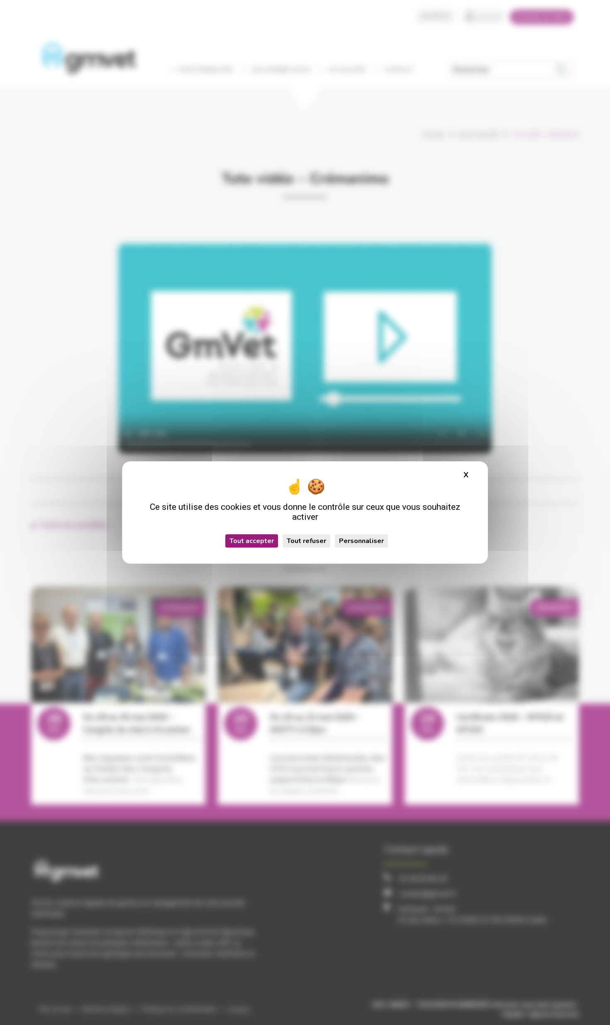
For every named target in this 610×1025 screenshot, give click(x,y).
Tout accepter (251, 541)
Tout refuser (306, 541)
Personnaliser (361, 541)
